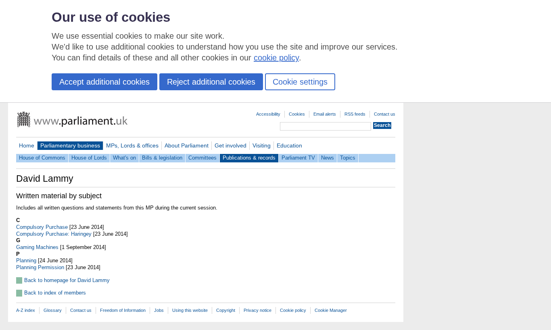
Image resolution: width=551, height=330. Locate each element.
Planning (26, 260)
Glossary (53, 310)
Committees (202, 158)
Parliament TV (298, 158)
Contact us (384, 114)
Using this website (190, 310)
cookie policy (276, 57)
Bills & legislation (162, 158)
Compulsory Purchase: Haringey (54, 234)
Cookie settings (300, 81)
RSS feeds (354, 114)
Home (26, 145)
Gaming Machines (37, 247)
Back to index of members (55, 293)
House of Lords (89, 158)
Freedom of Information (123, 310)
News (327, 158)
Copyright (225, 310)
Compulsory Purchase (42, 227)
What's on (124, 158)
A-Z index (25, 310)
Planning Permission (40, 267)
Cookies (297, 114)
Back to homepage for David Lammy (67, 280)
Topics (347, 158)
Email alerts (324, 114)
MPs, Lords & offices (132, 145)
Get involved (230, 145)
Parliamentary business (70, 145)
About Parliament (187, 145)
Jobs (159, 310)
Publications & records (249, 158)
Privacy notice (257, 310)
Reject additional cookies (211, 81)
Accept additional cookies (104, 81)
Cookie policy (293, 310)
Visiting (262, 145)
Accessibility (268, 114)
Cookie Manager (331, 310)
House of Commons (42, 158)
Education (289, 145)
